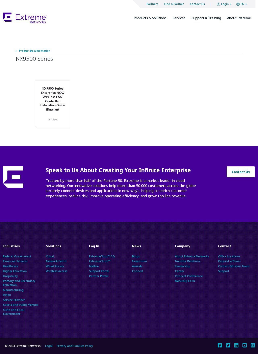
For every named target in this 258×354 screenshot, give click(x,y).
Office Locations (229, 256)
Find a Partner (174, 4)
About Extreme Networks (192, 256)
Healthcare (10, 266)
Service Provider (14, 300)
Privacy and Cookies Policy (75, 346)
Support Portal (99, 271)
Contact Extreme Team (233, 266)
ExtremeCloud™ (99, 261)
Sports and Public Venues (20, 305)
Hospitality (10, 276)
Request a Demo (229, 261)
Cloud (50, 256)
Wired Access (55, 266)
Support (223, 271)
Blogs (136, 256)
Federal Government (17, 256)
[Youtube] (244, 345)
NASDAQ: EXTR (185, 281)
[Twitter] (228, 345)
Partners (152, 4)
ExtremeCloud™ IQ (102, 256)
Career (179, 271)
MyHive (94, 266)
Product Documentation (34, 50)
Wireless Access (56, 271)
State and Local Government (13, 312)
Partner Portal (98, 276)
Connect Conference (189, 276)
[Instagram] (253, 345)
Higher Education (15, 271)
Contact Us (197, 4)
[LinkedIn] (236, 345)
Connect (137, 271)
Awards (137, 266)
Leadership (182, 266)
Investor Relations (187, 261)
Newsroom (139, 261)
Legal (49, 346)
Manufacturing (13, 290)
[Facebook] (220, 345)
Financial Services (15, 261)
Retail (7, 295)
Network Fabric (56, 261)
